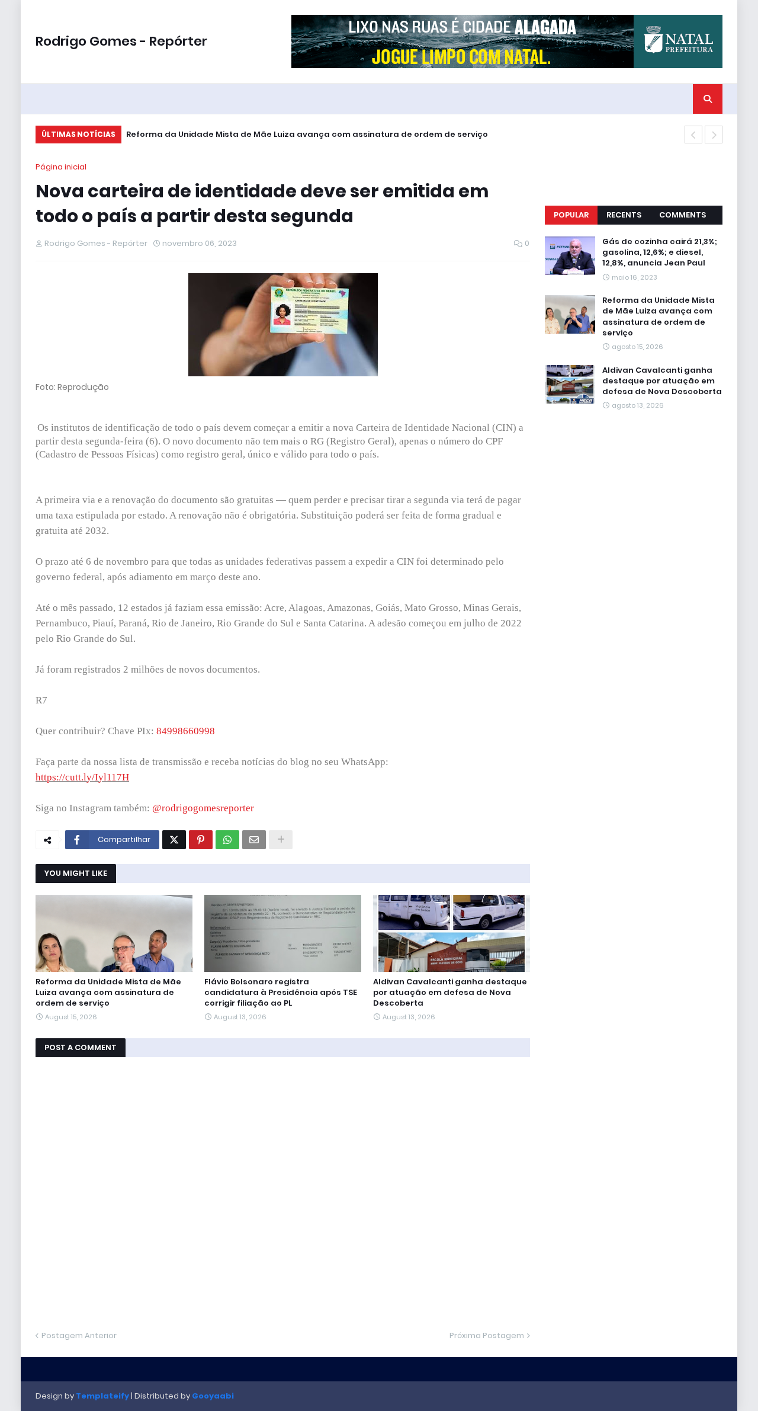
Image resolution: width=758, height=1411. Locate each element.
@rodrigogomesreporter (203, 808)
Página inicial (61, 166)
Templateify (102, 1396)
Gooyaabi (213, 1396)
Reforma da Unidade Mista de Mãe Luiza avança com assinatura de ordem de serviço (307, 134)
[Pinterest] (201, 839)
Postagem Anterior (79, 1335)
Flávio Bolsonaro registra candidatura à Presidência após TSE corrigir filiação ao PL (280, 993)
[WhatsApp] (227, 839)
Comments (682, 214)
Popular (571, 214)
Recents (623, 214)
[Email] (254, 839)
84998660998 (185, 731)
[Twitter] (174, 839)
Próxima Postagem (486, 1335)
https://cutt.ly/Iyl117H (82, 777)
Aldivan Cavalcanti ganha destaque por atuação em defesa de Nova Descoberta (450, 993)
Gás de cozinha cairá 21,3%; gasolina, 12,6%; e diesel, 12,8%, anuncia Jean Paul (659, 252)
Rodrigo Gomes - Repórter (121, 41)
